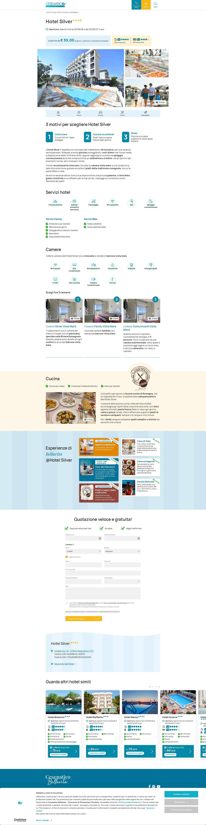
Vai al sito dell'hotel (64, 663)
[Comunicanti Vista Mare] (141, 311)
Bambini (107, 548)
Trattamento (108, 578)
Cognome (107, 561)
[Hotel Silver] (80, 78)
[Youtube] (158, 786)
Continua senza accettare (181, 810)
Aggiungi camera (74, 557)
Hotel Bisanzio (56, 717)
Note (66, 586)
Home (48, 12)
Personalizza (180, 802)
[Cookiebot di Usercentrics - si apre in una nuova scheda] (20, 820)
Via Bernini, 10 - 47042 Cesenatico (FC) (74, 650)
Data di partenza (109, 535)
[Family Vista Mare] (103, 311)
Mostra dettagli (42, 820)
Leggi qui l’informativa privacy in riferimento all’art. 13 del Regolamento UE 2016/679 (92, 612)
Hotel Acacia (169, 717)
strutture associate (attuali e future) (116, 603)
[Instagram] (153, 787)
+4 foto (162, 102)
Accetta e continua (181, 794)
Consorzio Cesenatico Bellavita (88, 603)
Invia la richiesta (76, 618)
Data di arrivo (69, 535)
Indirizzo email (70, 570)
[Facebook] (149, 787)
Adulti (67, 548)
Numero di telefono (71, 578)
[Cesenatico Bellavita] (56, 4)
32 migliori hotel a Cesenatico (59, 12)
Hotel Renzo (134, 717)
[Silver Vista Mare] (64, 311)
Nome (67, 561)
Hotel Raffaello (94, 717)
